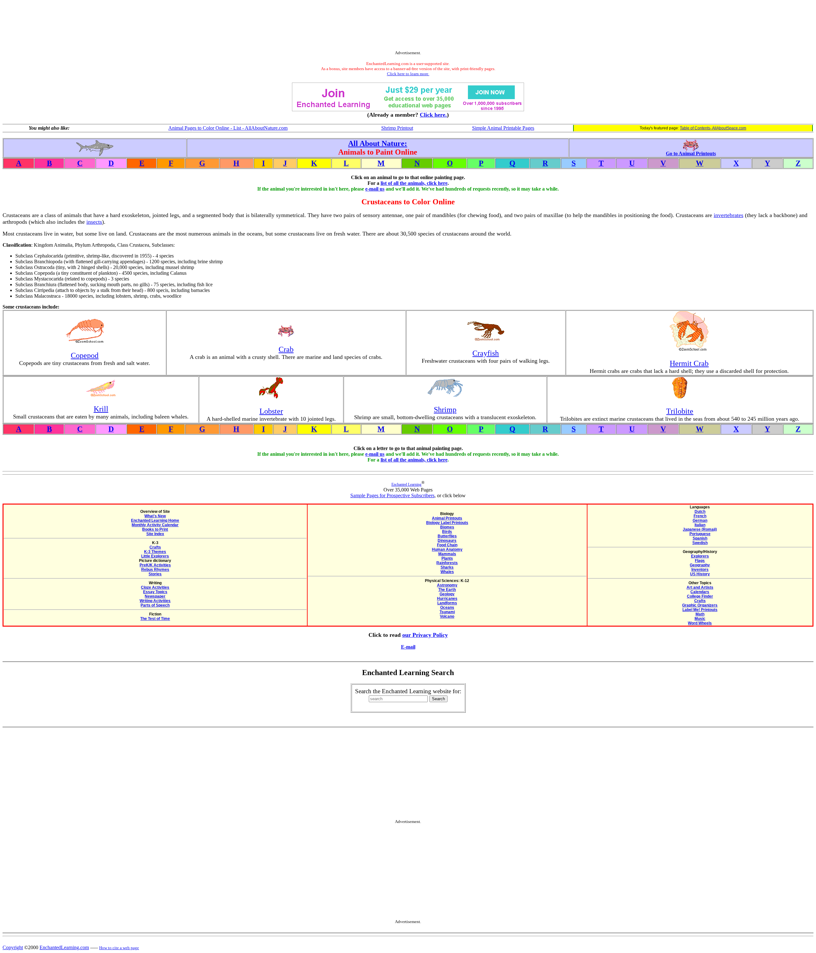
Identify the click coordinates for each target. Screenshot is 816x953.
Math (700, 614)
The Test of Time (155, 618)
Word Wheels (700, 623)
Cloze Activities (155, 587)
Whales (447, 572)
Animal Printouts (447, 518)
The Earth (447, 589)
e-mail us (374, 189)
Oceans (447, 607)
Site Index (155, 534)
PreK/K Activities (155, 565)
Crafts (155, 547)
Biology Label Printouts (447, 522)
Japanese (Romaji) (700, 529)
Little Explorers (155, 556)
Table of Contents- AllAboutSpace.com (713, 128)
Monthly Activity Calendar (155, 525)
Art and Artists (700, 587)
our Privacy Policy (425, 635)
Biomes (447, 527)
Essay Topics (155, 592)
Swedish (700, 543)
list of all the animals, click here (414, 183)
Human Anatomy (447, 549)
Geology (447, 594)
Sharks (447, 567)
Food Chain (447, 545)
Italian (700, 525)
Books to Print (155, 529)
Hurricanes (447, 598)
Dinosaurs (447, 540)
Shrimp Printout (397, 128)
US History (700, 574)
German (700, 520)
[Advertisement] (408, 26)
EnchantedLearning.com (64, 947)
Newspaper (155, 596)
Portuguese (699, 534)
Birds (447, 531)
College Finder (700, 596)
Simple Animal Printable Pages (503, 128)
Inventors (700, 569)
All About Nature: (377, 143)
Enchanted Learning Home (155, 520)
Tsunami (447, 612)
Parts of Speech (155, 605)
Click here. (433, 115)
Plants (447, 558)
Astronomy (447, 585)
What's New (155, 516)
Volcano (447, 616)
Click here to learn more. (408, 73)
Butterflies (447, 536)
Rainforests (447, 563)
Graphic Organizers (700, 605)
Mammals (447, 554)
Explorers (700, 556)
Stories (155, 574)
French (700, 516)
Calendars (699, 592)
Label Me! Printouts (700, 609)
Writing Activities (155, 601)
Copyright (13, 947)
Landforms (447, 603)
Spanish (700, 538)
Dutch (700, 511)
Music (700, 618)
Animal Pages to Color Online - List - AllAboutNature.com (228, 128)
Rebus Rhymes (155, 569)
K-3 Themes (155, 551)
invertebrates (728, 215)
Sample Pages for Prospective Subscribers (392, 495)
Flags (700, 560)
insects (94, 222)
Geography (700, 565)
